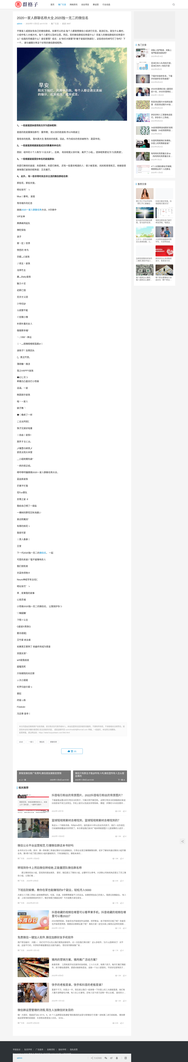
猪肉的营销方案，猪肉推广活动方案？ (75, 959)
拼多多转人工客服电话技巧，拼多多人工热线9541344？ (161, 117)
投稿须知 (51, 1049)
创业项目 (85, 4)
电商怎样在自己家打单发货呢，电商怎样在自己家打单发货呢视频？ (164, 221)
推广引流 (62, 4)
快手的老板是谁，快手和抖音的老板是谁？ (78, 985)
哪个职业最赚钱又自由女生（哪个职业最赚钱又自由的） (164, 278)
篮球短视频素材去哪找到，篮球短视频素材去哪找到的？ (86, 820)
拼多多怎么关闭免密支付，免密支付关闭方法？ (164, 259)
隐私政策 (74, 1049)
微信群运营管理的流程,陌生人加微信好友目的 (45, 1010)
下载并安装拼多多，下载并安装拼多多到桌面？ (161, 77)
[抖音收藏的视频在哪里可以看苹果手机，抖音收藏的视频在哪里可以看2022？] (33, 920)
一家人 (29, 209)
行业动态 (106, 4)
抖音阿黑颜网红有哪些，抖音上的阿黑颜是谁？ (161, 141)
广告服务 (39, 1049)
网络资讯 (73, 4)
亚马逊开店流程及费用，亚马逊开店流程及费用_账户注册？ (144, 221)
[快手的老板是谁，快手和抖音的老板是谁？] (33, 992)
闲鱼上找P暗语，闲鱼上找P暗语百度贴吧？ (161, 51)
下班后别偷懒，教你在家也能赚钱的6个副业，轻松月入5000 (54, 890)
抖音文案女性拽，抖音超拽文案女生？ (164, 202)
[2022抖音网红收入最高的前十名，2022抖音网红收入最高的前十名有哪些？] (143, 89)
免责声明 (28, 1049)
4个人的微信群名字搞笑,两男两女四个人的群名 (161, 167)
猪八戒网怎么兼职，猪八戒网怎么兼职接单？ (144, 278)
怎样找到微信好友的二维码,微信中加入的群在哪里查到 (144, 259)
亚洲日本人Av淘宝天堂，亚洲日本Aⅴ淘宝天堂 (162, 64)
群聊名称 (37, 209)
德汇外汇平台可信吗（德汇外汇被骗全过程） (144, 202)
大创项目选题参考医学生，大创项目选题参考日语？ (164, 240)
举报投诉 (17, 1049)
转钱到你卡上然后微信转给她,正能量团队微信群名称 (50, 868)
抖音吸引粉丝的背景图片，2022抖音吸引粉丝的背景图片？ (88, 795)
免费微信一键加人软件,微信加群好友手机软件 (45, 937)
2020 (23, 209)
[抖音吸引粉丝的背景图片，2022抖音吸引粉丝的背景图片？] (33, 803)
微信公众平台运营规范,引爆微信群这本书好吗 (45, 845)
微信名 (42, 552)
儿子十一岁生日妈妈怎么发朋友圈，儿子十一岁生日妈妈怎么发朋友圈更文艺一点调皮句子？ (144, 240)
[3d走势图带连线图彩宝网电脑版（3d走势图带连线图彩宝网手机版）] (143, 127)
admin (19, 23)
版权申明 (62, 1049)
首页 (52, 4)
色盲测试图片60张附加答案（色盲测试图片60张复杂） (162, 104)
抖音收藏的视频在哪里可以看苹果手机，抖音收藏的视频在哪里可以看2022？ (89, 914)
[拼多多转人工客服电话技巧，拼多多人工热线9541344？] (143, 114)
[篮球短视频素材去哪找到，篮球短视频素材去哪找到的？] (33, 828)
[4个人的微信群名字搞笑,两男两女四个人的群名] (143, 166)
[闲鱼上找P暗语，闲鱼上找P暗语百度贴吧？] (143, 50)
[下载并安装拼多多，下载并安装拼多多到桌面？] (143, 76)
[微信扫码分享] (105, 1058)
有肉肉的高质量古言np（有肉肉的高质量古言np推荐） (162, 156)
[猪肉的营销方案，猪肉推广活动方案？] (33, 967)
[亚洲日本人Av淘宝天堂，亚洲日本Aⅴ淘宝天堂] (143, 63)
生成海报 (97, 1058)
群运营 (96, 4)
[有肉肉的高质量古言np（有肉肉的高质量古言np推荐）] (143, 153)
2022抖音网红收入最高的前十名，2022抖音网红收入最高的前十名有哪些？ (162, 91)
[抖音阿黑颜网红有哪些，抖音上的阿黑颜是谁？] (143, 140)
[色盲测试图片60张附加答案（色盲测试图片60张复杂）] (143, 102)
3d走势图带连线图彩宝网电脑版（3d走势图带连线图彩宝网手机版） (162, 130)
